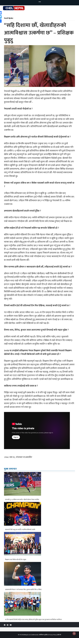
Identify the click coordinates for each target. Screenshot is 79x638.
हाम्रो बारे (59, 635)
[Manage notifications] (74, 633)
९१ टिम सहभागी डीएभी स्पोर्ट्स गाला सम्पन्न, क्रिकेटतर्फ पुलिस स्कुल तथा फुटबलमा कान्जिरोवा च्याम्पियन (33, 619)
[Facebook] (4, 625)
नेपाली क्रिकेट (8, 18)
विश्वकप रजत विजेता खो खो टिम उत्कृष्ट (15, 559)
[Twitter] (7, 625)
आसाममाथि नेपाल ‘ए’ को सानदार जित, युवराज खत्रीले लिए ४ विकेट (23, 589)
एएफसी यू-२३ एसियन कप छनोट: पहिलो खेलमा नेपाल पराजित (22, 499)
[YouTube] (11, 625)
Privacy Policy (52, 635)
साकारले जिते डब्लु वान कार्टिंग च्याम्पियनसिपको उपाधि (20, 529)
